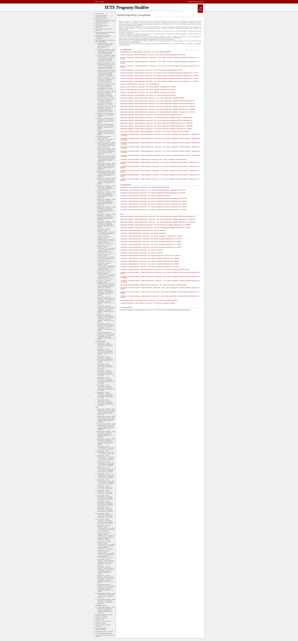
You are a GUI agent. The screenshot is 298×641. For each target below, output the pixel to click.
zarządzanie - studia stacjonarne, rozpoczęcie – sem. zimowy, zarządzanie (105, 487)
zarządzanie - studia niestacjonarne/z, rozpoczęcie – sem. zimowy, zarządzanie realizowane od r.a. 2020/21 (105, 470)
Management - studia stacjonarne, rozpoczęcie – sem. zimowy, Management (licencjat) (105, 345)
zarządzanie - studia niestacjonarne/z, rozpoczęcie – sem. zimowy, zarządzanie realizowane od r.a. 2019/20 (105, 463)
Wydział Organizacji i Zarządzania (105, 40)
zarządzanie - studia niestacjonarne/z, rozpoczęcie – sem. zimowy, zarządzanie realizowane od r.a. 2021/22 (105, 476)
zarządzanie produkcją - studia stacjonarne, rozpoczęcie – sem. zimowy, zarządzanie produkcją (106, 601)
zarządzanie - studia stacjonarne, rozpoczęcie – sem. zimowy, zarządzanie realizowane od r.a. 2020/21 (105, 509)
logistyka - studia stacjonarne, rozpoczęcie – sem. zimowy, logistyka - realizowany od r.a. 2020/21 (105, 126)
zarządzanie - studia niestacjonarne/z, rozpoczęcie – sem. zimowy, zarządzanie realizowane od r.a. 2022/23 (105, 482)
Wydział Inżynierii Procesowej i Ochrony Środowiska (104, 615)
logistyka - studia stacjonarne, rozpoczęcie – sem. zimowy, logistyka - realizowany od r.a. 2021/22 (105, 132)
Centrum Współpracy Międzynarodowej (101, 628)
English (102, 1)
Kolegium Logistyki (100, 623)
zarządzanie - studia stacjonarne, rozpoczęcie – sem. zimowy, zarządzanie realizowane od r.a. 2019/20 (105, 503)
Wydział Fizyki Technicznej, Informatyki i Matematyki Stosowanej (103, 37)
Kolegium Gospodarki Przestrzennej (101, 618)
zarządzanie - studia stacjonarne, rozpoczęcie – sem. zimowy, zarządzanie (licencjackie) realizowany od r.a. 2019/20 (105, 380)
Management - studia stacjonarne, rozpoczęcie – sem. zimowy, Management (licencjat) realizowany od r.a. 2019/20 (105, 359)
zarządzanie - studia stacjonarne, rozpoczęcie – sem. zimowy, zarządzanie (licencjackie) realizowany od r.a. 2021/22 (105, 395)
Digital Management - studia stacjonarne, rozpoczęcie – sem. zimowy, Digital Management (105, 45)
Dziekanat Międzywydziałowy (103, 633)
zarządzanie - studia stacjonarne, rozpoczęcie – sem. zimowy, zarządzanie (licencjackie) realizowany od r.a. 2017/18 (105, 372)
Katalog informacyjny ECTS (195, 1)
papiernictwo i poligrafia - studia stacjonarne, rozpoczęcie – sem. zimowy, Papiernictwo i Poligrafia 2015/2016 (106, 188)
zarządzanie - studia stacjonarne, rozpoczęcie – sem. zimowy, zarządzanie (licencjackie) (105, 366)
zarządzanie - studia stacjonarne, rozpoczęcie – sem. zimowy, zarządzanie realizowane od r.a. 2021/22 (105, 515)
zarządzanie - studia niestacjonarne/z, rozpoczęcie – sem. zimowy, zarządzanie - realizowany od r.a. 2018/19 (105, 457)
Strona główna (99, 13)
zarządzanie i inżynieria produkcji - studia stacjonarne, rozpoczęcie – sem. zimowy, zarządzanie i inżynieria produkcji (105, 292)
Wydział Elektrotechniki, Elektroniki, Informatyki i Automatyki (105, 21)
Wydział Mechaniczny (101, 18)
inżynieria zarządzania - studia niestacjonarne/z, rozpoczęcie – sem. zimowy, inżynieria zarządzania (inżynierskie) (106, 51)
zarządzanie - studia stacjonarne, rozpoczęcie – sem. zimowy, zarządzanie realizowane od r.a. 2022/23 (105, 521)
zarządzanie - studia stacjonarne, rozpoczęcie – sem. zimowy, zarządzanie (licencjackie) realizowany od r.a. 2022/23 (105, 402)
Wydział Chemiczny (101, 24)
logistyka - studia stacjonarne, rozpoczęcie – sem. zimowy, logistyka (105, 115)
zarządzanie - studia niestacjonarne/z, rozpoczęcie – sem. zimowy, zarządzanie (105, 448)
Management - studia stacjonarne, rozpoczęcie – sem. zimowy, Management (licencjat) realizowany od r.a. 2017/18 (105, 351)
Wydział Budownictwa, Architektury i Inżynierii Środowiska (105, 33)
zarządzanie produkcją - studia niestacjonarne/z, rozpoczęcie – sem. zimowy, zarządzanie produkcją (106, 595)
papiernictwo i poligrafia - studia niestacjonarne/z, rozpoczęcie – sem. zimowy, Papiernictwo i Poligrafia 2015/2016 (106, 144)
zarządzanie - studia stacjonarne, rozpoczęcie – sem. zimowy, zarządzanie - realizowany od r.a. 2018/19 (105, 497)
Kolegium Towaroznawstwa (103, 621)
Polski (96, 1)
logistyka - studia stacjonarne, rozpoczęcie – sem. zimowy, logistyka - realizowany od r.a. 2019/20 (105, 120)
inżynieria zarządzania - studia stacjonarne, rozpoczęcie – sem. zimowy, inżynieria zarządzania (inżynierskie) (106, 80)
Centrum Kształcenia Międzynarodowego (101, 16)
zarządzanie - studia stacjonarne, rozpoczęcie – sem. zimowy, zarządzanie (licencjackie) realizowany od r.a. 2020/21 (105, 387)
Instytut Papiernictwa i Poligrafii (104, 631)
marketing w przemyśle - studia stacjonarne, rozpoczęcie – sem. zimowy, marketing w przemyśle (105, 138)
